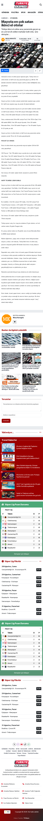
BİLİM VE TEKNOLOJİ (24, 751)
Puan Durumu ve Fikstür (11, 798)
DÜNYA (30, 749)
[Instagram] (18, 744)
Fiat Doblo (15, 188)
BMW (4, 234)
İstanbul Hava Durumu (32, 784)
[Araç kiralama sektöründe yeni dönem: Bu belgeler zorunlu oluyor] (31, 339)
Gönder (6, 421)
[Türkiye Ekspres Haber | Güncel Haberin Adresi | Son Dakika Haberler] (21, 5)
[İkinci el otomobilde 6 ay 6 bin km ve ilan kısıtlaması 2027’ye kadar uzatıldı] (31, 358)
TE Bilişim (26, 818)
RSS (8, 812)
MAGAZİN (32, 12)
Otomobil (14, 18)
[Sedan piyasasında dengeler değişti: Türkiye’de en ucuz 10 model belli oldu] (31, 379)
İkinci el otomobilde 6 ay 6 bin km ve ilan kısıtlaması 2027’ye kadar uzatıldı (31, 366)
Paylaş (6, 70)
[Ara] (41, 5)
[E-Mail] (14, 322)
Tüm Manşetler (29, 798)
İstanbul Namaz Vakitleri (12, 791)
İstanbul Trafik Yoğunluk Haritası (31, 792)
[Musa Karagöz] (6, 319)
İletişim (19, 753)
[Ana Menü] (2, 5)
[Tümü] (40, 432)
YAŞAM (14, 751)
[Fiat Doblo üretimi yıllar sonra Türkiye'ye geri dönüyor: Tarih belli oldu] (11, 379)
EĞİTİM (34, 751)
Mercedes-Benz (35, 231)
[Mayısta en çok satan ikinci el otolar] (21, 55)
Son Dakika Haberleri (10, 803)
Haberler (4, 18)
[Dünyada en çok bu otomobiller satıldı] (11, 339)
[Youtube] (21, 744)
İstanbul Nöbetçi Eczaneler (8, 785)
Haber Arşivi (29, 803)
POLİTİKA (15, 12)
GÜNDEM (5, 12)
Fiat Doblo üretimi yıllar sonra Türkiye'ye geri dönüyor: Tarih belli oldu (10, 387)
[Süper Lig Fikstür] (40, 561)
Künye (24, 753)
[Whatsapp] (28, 744)
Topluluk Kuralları (33, 753)
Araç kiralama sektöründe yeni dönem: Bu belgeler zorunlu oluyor (31, 347)
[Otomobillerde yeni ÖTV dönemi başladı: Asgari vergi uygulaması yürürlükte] (11, 358)
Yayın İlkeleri (22, 755)
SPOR (23, 12)
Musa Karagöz (18, 317)
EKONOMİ (37, 749)
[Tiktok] (25, 744)
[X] (14, 744)
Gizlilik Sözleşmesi (10, 753)
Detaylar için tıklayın (21, 554)
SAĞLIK (8, 751)
